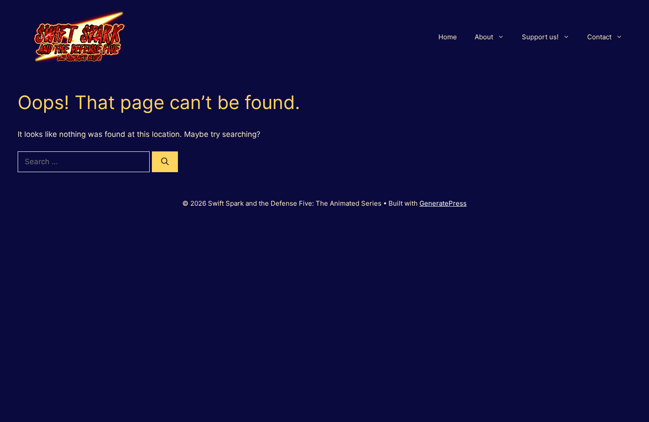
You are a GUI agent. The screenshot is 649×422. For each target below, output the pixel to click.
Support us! (540, 37)
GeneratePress (443, 203)
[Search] (165, 162)
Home (447, 37)
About (484, 37)
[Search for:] (85, 161)
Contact (599, 37)
